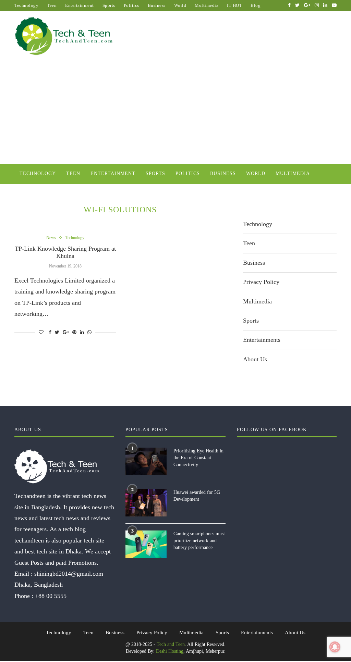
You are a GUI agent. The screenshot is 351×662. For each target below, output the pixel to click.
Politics (131, 5)
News (51, 237)
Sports (108, 5)
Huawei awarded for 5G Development (196, 496)
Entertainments (261, 339)
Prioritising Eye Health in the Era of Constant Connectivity (198, 457)
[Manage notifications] (334, 646)
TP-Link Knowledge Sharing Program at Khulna (65, 252)
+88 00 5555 (50, 595)
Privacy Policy (261, 281)
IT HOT (234, 5)
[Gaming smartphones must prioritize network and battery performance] (146, 544)
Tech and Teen (171, 644)
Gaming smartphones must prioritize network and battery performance (199, 540)
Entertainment (79, 5)
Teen (52, 5)
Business (157, 5)
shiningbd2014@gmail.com (68, 573)
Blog (256, 5)
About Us (255, 359)
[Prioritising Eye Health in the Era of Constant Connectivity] (146, 461)
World (180, 5)
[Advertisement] (175, 112)
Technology (26, 5)
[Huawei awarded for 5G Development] (146, 502)
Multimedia (206, 5)
